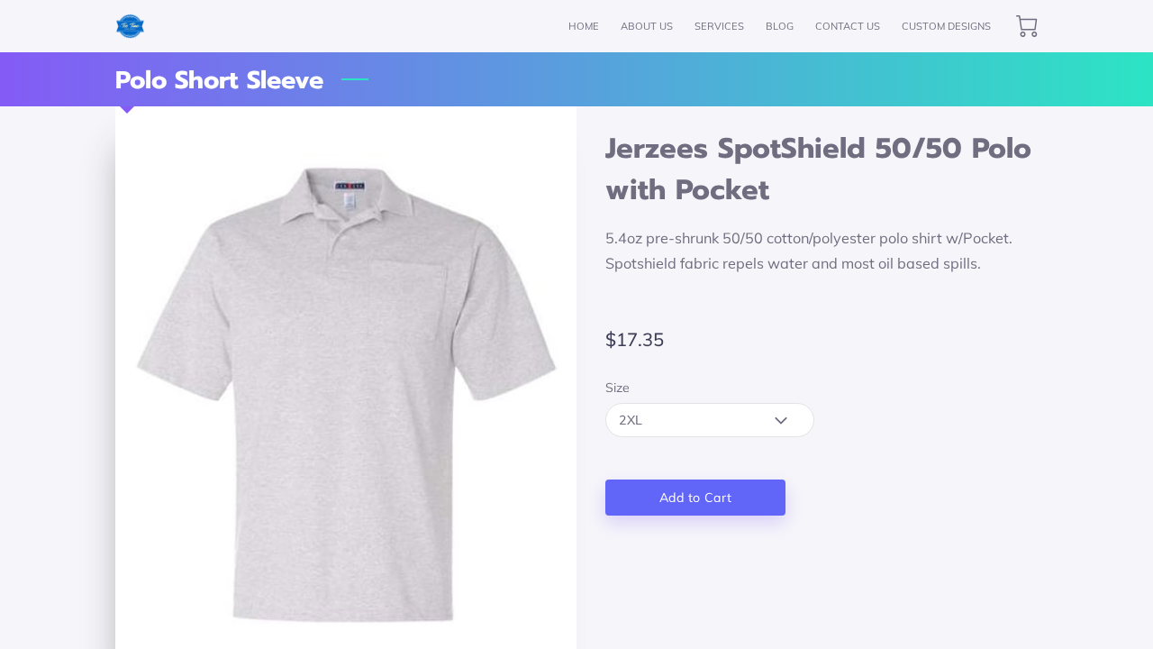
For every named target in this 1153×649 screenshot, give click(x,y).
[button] (710, 420)
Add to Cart (695, 497)
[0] (1027, 26)
